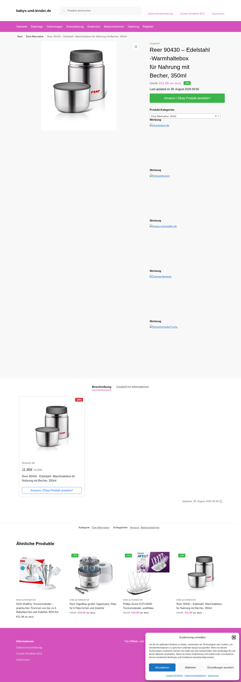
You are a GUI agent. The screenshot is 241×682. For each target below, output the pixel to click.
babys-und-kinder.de (33, 11)
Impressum (213, 675)
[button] (234, 637)
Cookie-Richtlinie (174, 675)
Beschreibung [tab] (101, 386)
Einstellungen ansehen (220, 667)
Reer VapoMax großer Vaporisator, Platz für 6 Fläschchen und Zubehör (93, 606)
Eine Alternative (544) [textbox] (184, 116)
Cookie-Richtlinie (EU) (192, 13)
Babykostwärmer (150, 527)
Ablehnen (190, 667)
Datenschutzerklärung (195, 675)
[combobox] (185, 116)
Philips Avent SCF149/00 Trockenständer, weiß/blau (138, 606)
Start (19, 36)
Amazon (134, 527)
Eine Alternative (35, 36)
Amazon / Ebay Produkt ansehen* (187, 98)
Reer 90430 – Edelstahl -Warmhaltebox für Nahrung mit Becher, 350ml (199, 606)
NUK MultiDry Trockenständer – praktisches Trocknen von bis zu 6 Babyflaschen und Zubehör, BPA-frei (37, 607)
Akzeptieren (162, 667)
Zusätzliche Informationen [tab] (132, 386)
